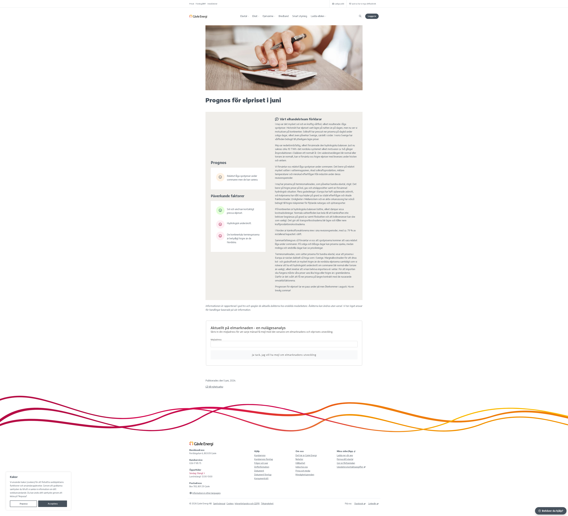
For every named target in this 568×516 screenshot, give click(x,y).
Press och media (303, 470)
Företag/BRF (201, 4)
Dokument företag (262, 474)
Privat (191, 4)
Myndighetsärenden (305, 474)
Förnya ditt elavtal (345, 459)
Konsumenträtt (261, 478)
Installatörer (212, 4)
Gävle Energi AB (198, 16)
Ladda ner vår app (345, 455)
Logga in (372, 16)
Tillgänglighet (267, 503)
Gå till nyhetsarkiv (214, 386)
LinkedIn (372, 503)
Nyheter (299, 459)
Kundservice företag (263, 459)
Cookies (230, 503)
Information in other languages (206, 493)
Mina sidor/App (345, 451)
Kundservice (260, 455)
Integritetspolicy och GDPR (247, 503)
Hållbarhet (300, 463)
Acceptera (53, 503)
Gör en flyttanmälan (346, 463)
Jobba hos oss (302, 467)
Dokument (259, 470)
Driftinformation (261, 467)
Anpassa (24, 503)
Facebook (358, 503)
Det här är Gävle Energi (306, 455)
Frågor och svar (261, 463)
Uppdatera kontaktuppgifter (350, 467)
